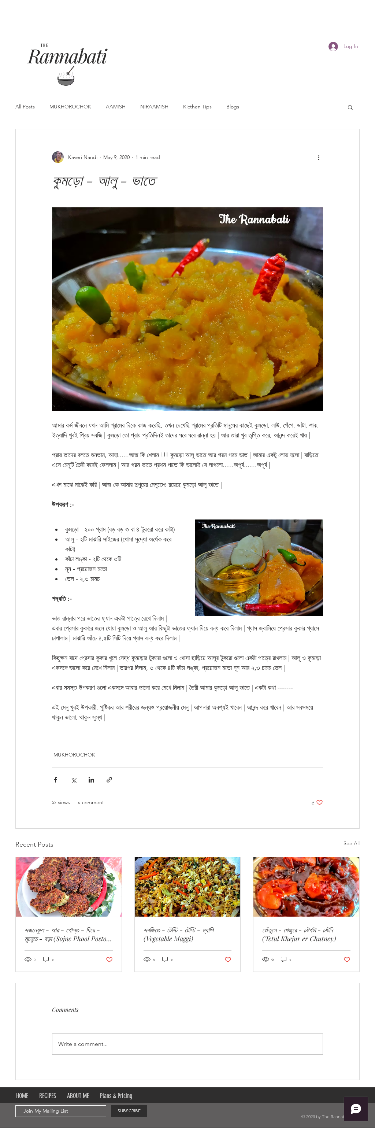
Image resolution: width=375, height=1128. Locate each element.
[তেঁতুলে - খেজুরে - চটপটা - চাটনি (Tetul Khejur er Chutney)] (306, 887)
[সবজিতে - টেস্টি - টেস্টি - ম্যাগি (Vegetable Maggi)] (188, 887)
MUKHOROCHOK (70, 106)
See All (352, 843)
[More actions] (318, 157)
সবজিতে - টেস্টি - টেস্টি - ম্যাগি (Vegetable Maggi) (179, 934)
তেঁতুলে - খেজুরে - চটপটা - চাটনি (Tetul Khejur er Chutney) (299, 934)
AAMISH (116, 106)
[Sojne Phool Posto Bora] (69, 887)
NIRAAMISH (154, 106)
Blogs (232, 106)
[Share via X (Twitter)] (73, 779)
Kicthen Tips (197, 106)
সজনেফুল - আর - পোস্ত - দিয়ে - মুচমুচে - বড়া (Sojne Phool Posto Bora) (66, 934)
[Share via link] (109, 779)
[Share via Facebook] (55, 779)
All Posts (25, 106)
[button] (350, 107)
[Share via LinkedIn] (91, 779)
